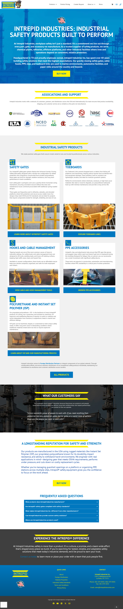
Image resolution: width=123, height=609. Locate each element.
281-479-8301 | (100, 582)
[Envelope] (116, 4)
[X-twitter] (65, 603)
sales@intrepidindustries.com (105, 587)
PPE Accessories (77, 248)
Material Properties (61, 580)
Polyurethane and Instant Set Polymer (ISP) (32, 306)
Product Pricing (65, 4)
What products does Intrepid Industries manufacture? (44, 502)
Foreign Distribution (61, 577)
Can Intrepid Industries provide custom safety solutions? (46, 515)
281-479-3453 (104, 584)
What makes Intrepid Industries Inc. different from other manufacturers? (52, 511)
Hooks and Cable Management (32, 248)
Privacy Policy (61, 588)
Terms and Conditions (61, 585)
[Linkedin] (61, 603)
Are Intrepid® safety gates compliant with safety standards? (47, 506)
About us (90, 4)
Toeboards (73, 167)
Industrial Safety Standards (61, 582)
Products (52, 4)
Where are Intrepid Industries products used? (41, 520)
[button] (22, 419)
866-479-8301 (110, 582)
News (101, 4)
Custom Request (79, 4)
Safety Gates (19, 167)
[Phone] (120, 4)
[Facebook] (53, 603)
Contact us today (28, 556)
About (61, 574)
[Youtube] (57, 603)
